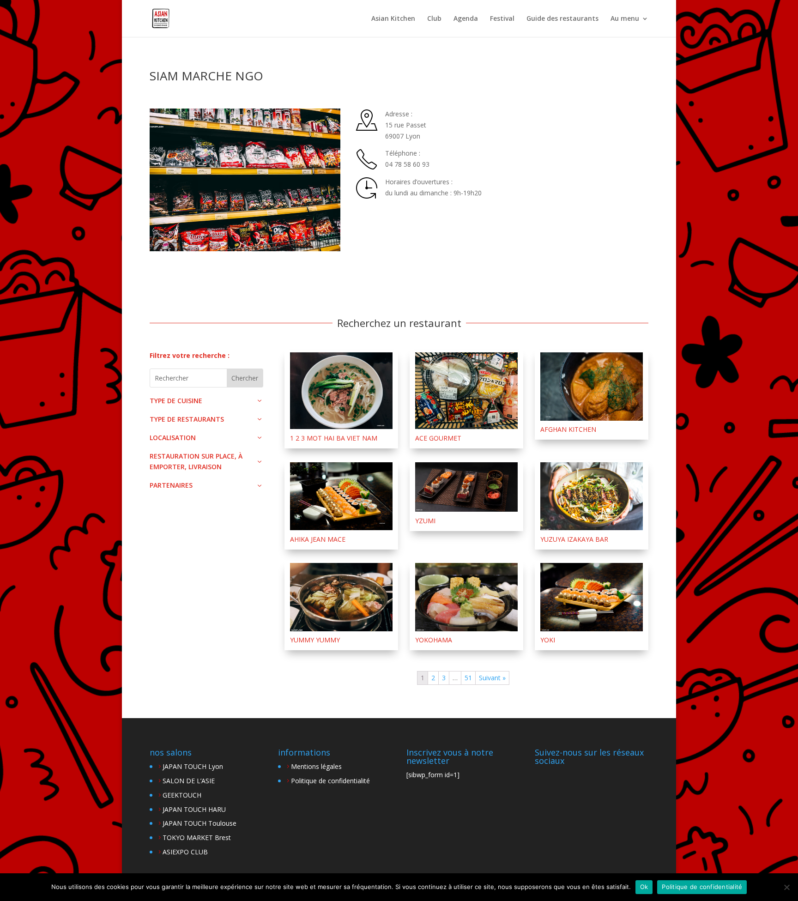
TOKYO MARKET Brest (197, 837)
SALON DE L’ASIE (189, 780)
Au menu (625, 19)
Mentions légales (316, 766)
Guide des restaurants (562, 19)
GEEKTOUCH (182, 795)
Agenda (465, 19)
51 (468, 677)
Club (434, 19)
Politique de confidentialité (330, 780)
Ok (644, 886)
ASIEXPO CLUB (185, 851)
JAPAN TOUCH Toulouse (199, 823)
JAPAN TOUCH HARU (194, 809)
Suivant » (492, 677)
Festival (502, 19)
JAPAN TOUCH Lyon (193, 766)
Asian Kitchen (393, 19)
